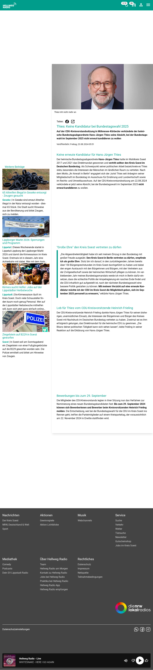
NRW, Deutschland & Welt (15, 524)
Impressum (83, 568)
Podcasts (7, 568)
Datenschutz (84, 564)
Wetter (118, 528)
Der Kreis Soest (10, 520)
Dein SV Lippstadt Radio (15, 572)
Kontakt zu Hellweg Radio (53, 572)
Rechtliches (86, 559)
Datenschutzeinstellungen (16, 629)
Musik (82, 515)
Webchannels (85, 520)
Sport (5, 528)
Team (43, 564)
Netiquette (83, 572)
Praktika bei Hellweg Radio (54, 581)
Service (120, 515)
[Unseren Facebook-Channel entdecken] (142, 629)
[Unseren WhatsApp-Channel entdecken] (136, 629)
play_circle (140, 660)
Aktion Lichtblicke (49, 524)
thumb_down (133, 660)
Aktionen (46, 515)
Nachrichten (10, 515)
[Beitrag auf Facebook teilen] (67, 121)
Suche (118, 520)
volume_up (126, 661)
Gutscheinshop (123, 541)
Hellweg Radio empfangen (54, 589)
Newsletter (120, 537)
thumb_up (146, 660)
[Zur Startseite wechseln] (9, 5)
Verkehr (119, 524)
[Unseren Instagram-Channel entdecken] (148, 629)
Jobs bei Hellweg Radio (52, 576)
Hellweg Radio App (50, 585)
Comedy (6, 564)
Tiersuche (120, 533)
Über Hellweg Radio (53, 559)
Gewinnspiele (47, 520)
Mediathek (9, 559)
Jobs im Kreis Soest (125, 545)
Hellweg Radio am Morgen (54, 568)
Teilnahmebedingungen (90, 576)
